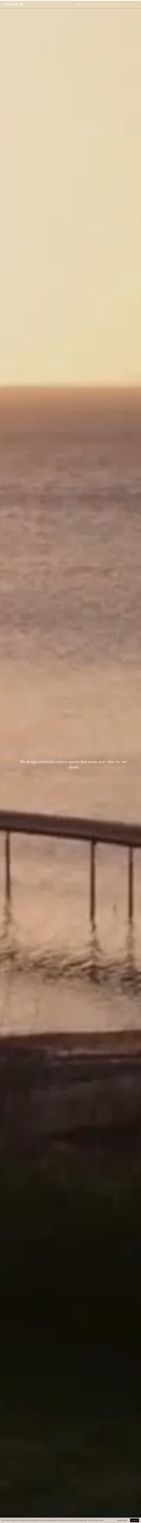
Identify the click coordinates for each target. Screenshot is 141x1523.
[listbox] (133, 4)
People (107, 4)
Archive (115, 4)
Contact (123, 4)
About (99, 4)
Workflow (91, 4)
